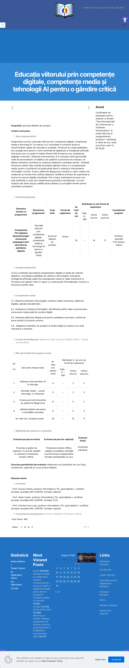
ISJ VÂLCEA (105, 569)
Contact (37, 606)
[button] (125, 20)
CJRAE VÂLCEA (107, 575)
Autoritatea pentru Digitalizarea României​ (108, 583)
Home (36, 571)
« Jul (57, 591)
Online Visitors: (18, 561)
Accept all (116, 659)
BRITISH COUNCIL (109, 605)
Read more (100, 659)
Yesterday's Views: (16, 576)
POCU (103, 600)
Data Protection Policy (52, 661)
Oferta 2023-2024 (42, 609)
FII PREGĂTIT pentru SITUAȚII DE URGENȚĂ (103, 8)
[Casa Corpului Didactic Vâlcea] (64, 10)
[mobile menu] (2, 25)
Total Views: (17, 584)
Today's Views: (18, 568)
